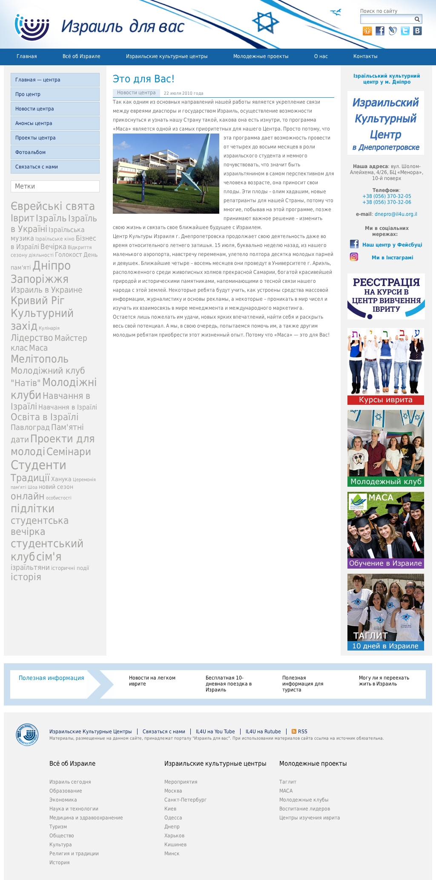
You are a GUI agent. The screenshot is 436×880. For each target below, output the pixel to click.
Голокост (68, 254)
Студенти (38, 465)
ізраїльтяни (30, 567)
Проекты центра (35, 138)
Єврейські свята (53, 206)
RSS (302, 732)
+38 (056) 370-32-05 (386, 196)
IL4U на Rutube (263, 732)
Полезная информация (51, 677)
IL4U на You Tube (215, 732)
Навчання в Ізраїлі (67, 407)
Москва (173, 791)
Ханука (61, 479)
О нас (321, 56)
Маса (38, 347)
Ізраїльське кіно (55, 239)
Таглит (287, 782)
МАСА (286, 791)
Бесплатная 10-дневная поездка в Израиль (229, 684)
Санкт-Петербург (185, 800)
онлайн (28, 496)
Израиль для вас (94, 24)
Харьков (174, 836)
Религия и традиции (74, 854)
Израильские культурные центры (167, 56)
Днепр (172, 827)
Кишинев (175, 845)
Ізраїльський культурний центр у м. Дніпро (386, 79)
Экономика (63, 800)
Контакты (365, 56)
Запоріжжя (40, 279)
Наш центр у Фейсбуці (392, 245)
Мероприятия (181, 782)
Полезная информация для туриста (303, 684)
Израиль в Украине (47, 289)
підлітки (32, 508)
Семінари (68, 452)
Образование (65, 791)
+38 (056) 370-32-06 (386, 202)
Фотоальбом (30, 152)
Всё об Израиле (81, 56)
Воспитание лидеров (304, 809)
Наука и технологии (73, 809)
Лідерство (32, 337)
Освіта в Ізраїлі (45, 417)
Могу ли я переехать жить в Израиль (384, 681)
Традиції (30, 477)
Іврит (22, 218)
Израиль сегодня (70, 782)
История (59, 862)
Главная (27, 56)
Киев (170, 809)
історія (26, 577)
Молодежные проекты (261, 56)
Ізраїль (51, 218)
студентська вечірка (40, 526)
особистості (59, 498)
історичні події (70, 568)
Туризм (58, 827)
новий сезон (56, 486)
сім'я (49, 556)
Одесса (173, 818)
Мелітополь (40, 359)
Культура (60, 845)
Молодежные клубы (304, 800)
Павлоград (30, 427)
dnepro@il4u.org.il (396, 214)
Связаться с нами (36, 167)
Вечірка (53, 246)
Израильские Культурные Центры (90, 732)
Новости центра (34, 109)
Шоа (32, 487)
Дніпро (51, 265)
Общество (61, 836)
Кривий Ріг (38, 300)
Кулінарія (49, 328)
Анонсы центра (33, 123)
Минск (172, 854)
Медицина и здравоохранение (86, 818)
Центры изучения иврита (309, 818)
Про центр (27, 94)
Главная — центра (37, 80)
